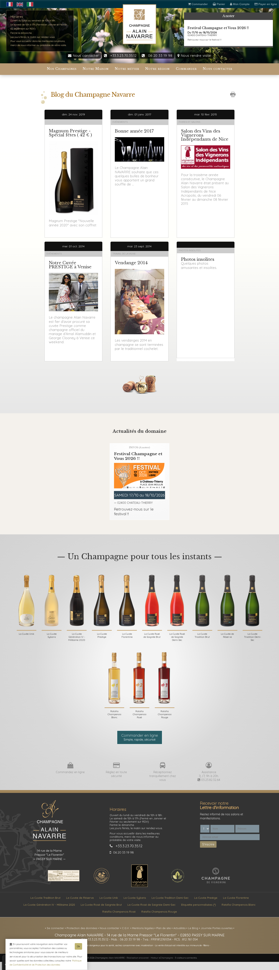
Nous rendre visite (195, 55)
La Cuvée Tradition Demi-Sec (170, 897)
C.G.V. (126, 928)
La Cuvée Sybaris (135, 897)
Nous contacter (85, 55)
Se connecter (56, 928)
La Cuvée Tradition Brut (45, 897)
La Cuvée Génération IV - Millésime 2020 (49, 904)
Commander (186, 69)
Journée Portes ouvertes (217, 928)
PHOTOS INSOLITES (190, 250)
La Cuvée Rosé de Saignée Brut (101, 904)
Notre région (157, 69)
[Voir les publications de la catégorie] (73, 120)
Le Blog (193, 928)
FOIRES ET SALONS (189, 122)
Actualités (179, 928)
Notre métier (127, 69)
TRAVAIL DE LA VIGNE (124, 253)
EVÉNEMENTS (120, 122)
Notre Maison (96, 69)
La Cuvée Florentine (236, 897)
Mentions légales (143, 928)
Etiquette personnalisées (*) (198, 904)
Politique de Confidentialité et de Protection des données (45, 962)
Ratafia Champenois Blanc (239, 904)
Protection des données (82, 928)
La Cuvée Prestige (205, 897)
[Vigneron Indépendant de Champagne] (139, 886)
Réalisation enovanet (138, 957)
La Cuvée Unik (108, 897)
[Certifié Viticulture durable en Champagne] (177, 883)
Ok (78, 946)
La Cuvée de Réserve (80, 897)
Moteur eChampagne (162, 957)
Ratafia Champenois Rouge (159, 911)
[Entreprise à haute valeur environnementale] (101, 883)
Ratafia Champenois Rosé (119, 911)
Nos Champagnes (62, 69)
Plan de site (164, 928)
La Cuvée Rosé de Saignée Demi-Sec (151, 904)
